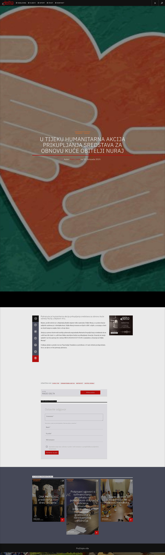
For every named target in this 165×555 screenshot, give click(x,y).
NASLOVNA (22, 3)
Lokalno (87, 140)
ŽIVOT (51, 3)
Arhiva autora (90, 408)
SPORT (42, 3)
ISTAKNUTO (78, 140)
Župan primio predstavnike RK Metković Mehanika (116, 515)
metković (79, 399)
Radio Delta (75, 166)
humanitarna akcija (68, 399)
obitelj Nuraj (89, 399)
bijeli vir (56, 399)
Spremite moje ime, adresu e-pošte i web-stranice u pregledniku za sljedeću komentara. (74, 463)
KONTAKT (60, 3)
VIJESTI (33, 3)
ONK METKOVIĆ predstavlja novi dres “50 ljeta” (48, 515)
